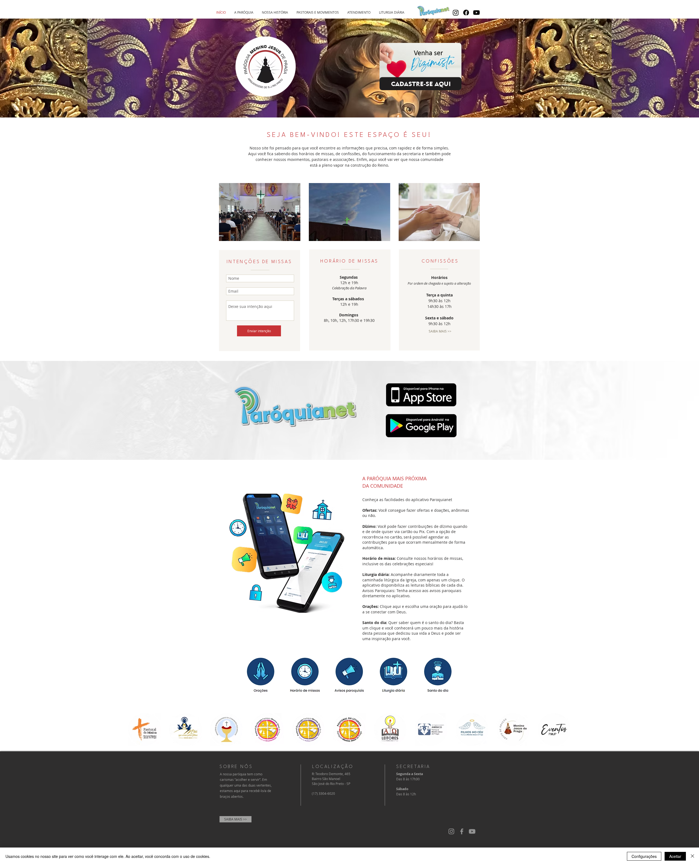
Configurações (644, 856)
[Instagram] (456, 12)
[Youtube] (476, 12)
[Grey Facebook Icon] (462, 831)
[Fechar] (692, 856)
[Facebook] (466, 12)
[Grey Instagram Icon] (451, 831)
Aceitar (675, 856)
